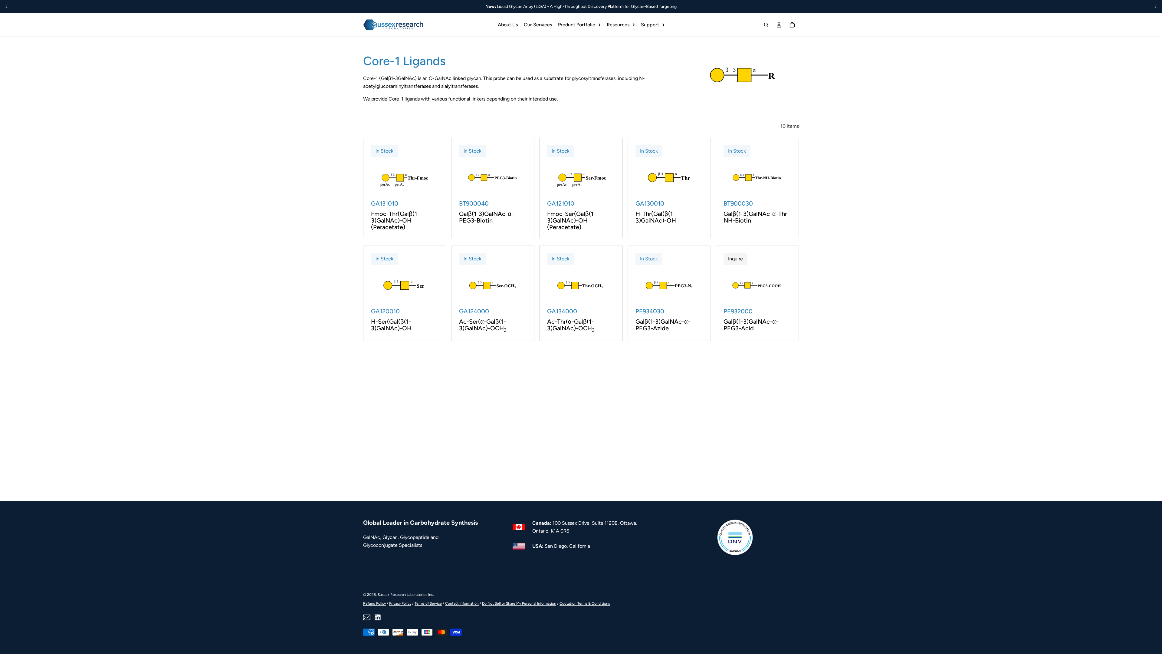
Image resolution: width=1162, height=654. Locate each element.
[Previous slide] (6, 6)
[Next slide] (1155, 6)
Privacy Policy (400, 603)
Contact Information (462, 603)
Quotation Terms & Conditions (585, 603)
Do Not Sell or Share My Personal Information (519, 603)
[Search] (766, 24)
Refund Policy (374, 603)
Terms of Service (428, 603)
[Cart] (792, 24)
